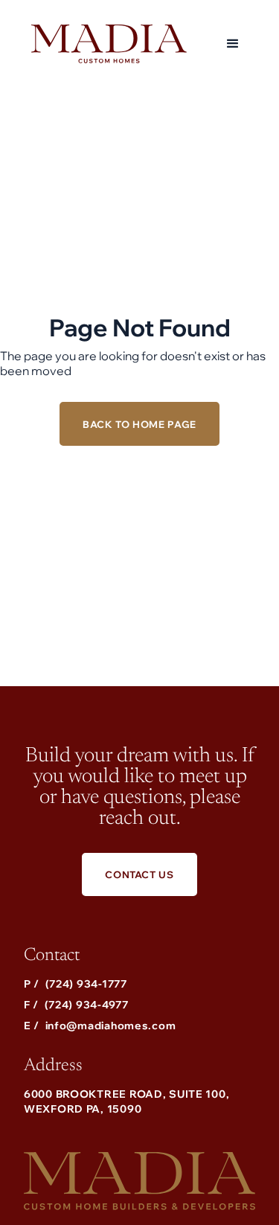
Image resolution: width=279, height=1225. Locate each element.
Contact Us (139, 874)
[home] (105, 44)
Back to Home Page (139, 424)
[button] (233, 44)
